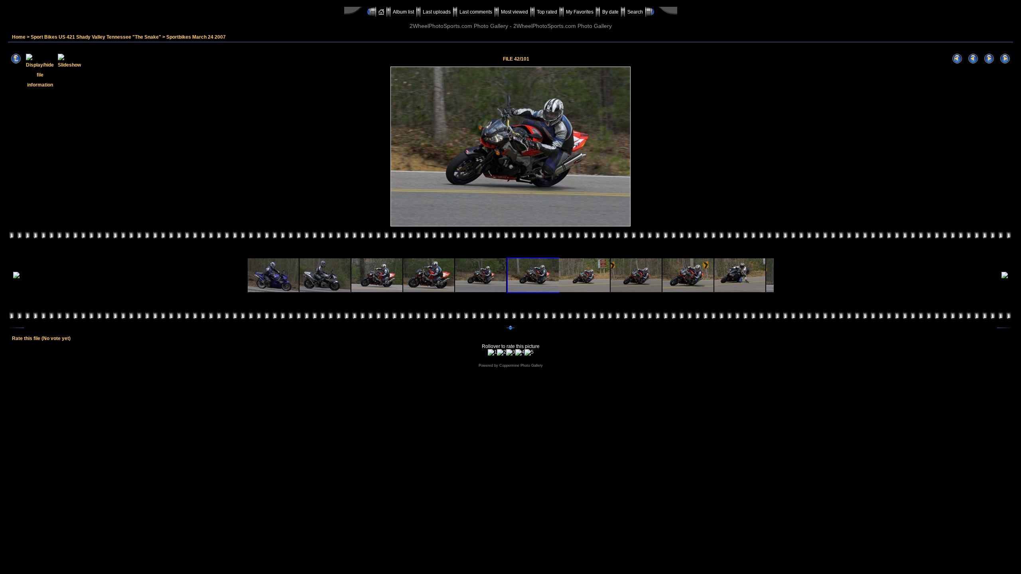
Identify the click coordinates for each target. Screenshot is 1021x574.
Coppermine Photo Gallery (521, 366)
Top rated (547, 12)
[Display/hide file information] (40, 59)
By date (610, 12)
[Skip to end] (1005, 59)
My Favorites (579, 12)
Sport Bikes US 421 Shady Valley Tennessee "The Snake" (96, 37)
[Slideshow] (69, 59)
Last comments (475, 12)
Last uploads (437, 12)
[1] (492, 352)
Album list (403, 12)
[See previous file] (973, 59)
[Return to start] (957, 59)
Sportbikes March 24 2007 (196, 37)
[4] (519, 352)
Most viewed (514, 12)
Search (635, 12)
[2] (501, 352)
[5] (529, 352)
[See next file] (989, 59)
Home (19, 37)
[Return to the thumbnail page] (16, 59)
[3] (510, 352)
